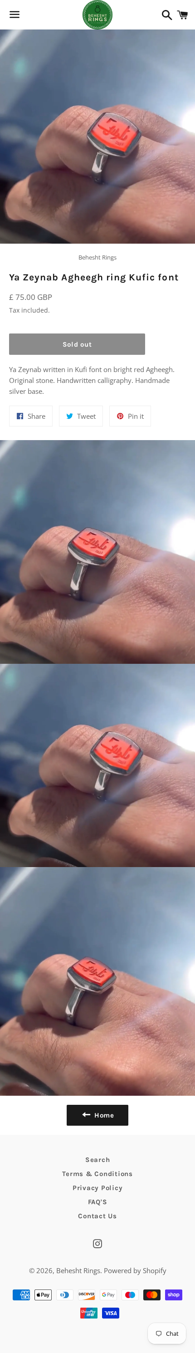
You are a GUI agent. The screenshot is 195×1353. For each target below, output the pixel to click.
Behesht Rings (78, 1270)
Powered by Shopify (135, 1270)
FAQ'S (97, 1202)
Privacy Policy (98, 1188)
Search (97, 1160)
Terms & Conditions (97, 1174)
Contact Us (97, 1216)
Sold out (77, 344)
